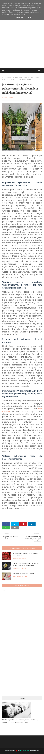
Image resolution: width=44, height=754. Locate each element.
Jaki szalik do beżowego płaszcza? (24, 574)
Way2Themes (24, 751)
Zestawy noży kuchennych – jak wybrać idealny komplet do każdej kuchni (26, 564)
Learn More (19, 18)
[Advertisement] (22, 43)
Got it (28, 18)
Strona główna (7, 77)
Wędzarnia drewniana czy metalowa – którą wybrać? (25, 554)
